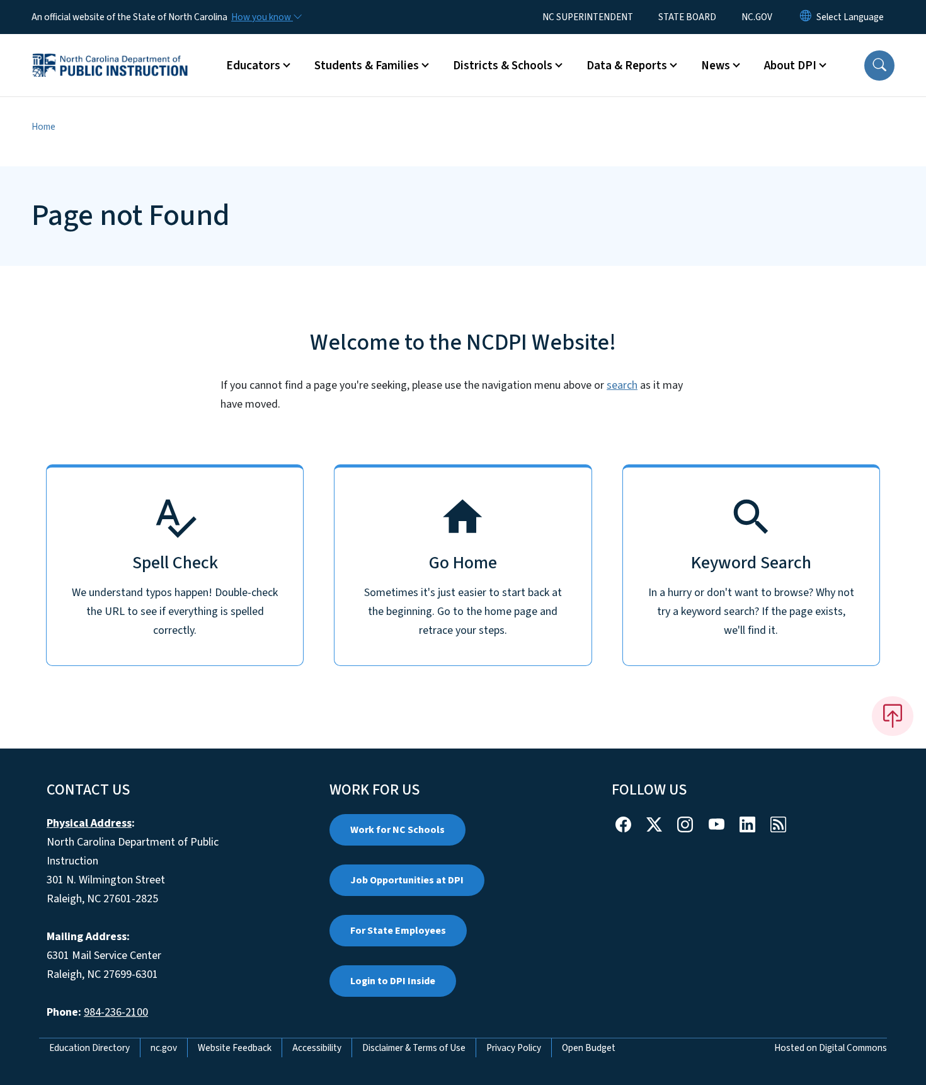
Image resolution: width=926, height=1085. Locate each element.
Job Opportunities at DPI (407, 880)
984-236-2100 (116, 1012)
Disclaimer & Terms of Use (414, 1048)
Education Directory (89, 1048)
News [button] (715, 65)
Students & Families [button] (366, 65)
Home (43, 127)
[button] (879, 65)
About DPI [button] (790, 65)
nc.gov (164, 1048)
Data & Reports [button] (626, 65)
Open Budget (588, 1048)
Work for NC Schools (397, 830)
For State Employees (398, 931)
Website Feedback (235, 1048)
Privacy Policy (513, 1048)
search (622, 385)
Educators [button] (253, 65)
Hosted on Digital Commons (830, 1048)
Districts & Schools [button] (502, 65)
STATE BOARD (687, 17)
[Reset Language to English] (805, 17)
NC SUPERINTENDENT (587, 17)
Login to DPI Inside (392, 981)
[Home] (110, 51)
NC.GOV (756, 17)
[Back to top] (892, 715)
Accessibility (316, 1048)
